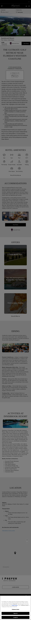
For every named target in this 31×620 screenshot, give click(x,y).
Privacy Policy (14, 605)
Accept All (15, 617)
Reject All (15, 613)
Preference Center (15, 609)
